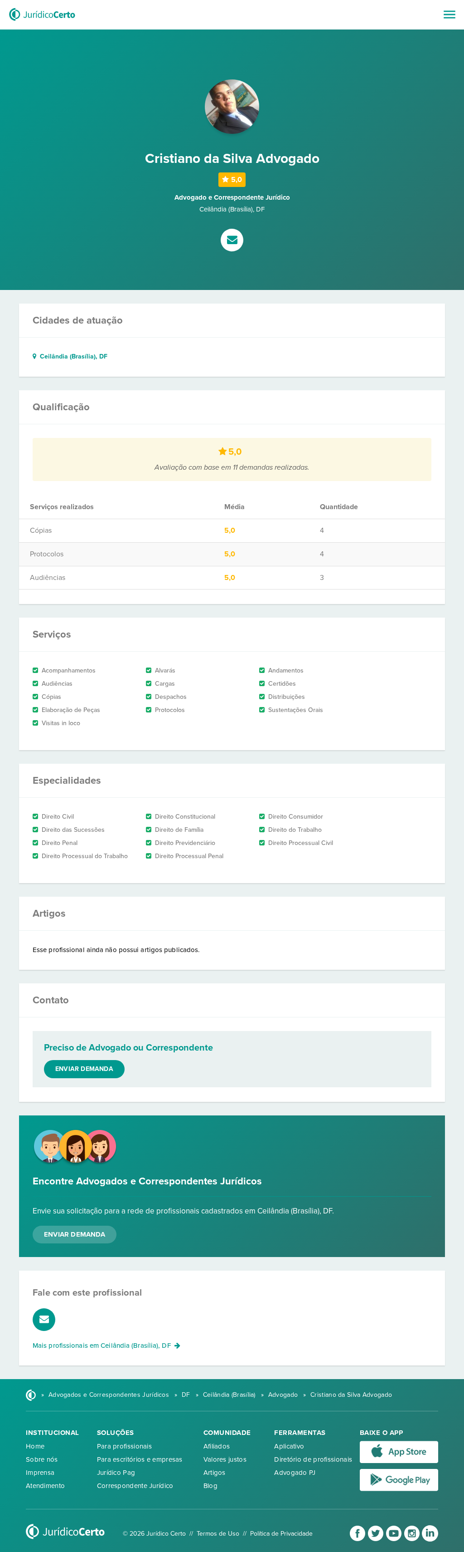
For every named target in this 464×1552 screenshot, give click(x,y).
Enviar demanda (84, 1069)
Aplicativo (289, 1446)
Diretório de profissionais (313, 1459)
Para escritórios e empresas (140, 1459)
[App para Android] (399, 1489)
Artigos (214, 1473)
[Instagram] (413, 1539)
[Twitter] (376, 1539)
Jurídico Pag (116, 1473)
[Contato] (232, 241)
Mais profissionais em (102, 1345)
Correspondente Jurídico (135, 1486)
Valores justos (224, 1459)
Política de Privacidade (281, 1533)
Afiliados (216, 1446)
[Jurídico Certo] (42, 21)
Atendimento (45, 1486)
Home (35, 1446)
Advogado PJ (294, 1473)
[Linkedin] (430, 1539)
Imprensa (40, 1473)
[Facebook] (358, 1539)
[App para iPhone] (399, 1461)
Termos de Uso (218, 1533)
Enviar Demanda (74, 1234)
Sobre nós (42, 1459)
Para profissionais (124, 1446)
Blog (210, 1486)
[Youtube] (395, 1539)
